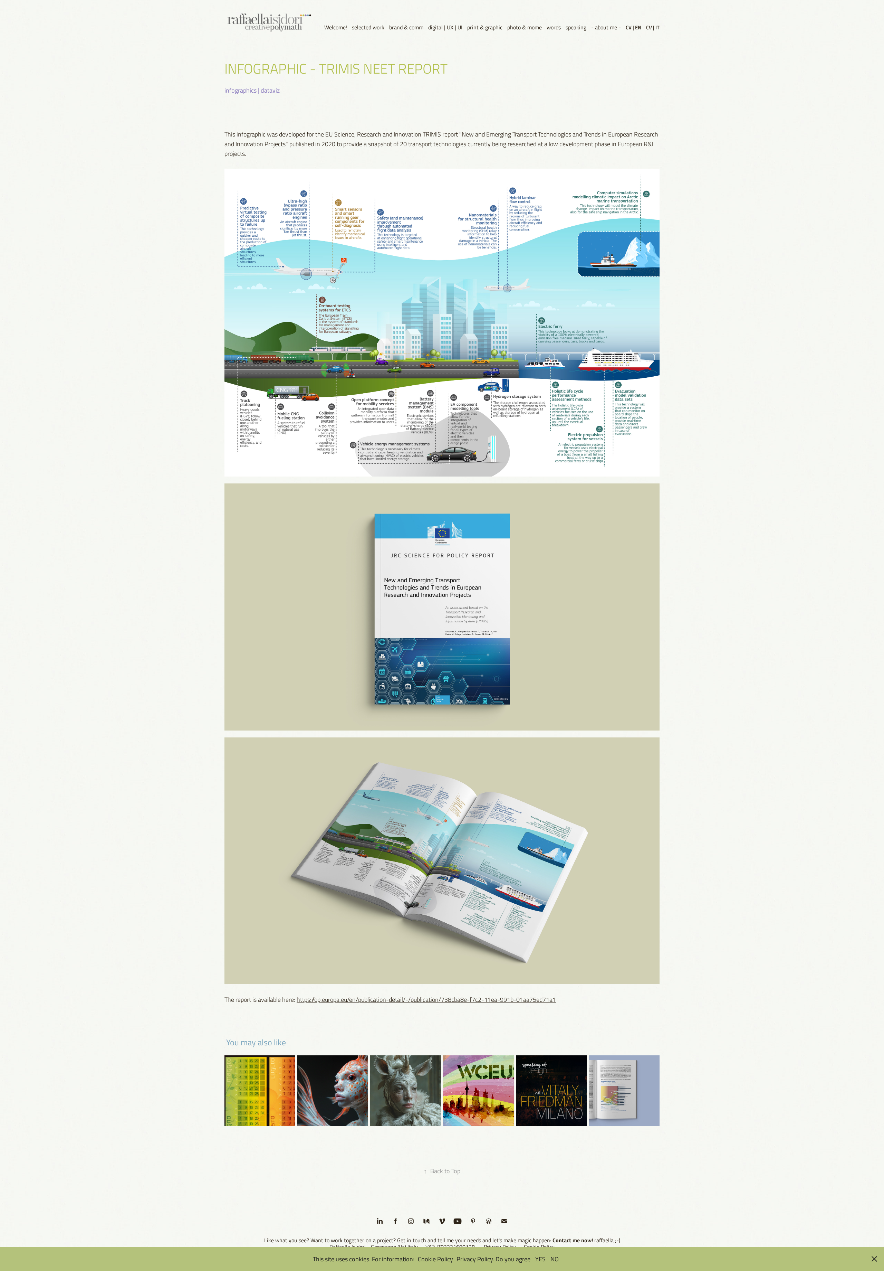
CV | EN (633, 27)
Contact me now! (572, 1240)
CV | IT (653, 27)
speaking (576, 27)
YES (540, 1259)
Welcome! (335, 27)
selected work (368, 27)
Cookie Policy (435, 1259)
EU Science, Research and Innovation (373, 134)
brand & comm (406, 27)
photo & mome (524, 27)
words (554, 27)
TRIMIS (432, 134)
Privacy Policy (475, 1259)
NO (554, 1259)
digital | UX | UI (445, 27)
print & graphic (484, 27)
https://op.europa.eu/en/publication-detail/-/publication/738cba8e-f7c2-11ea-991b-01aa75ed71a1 (426, 999)
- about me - (606, 27)
